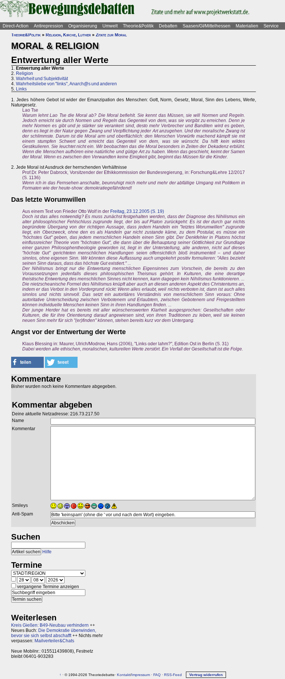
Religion (24, 73)
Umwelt (110, 26)
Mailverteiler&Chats (54, 640)
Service (271, 26)
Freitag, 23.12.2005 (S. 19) (137, 211)
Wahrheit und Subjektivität (42, 78)
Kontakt (123, 675)
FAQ (157, 675)
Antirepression (48, 26)
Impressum (140, 675)
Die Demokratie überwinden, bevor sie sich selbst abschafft (53, 633)
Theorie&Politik (138, 26)
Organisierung (82, 26)
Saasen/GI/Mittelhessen (206, 26)
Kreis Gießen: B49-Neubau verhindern (50, 625)
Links (21, 89)
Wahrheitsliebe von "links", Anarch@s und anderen (66, 83)
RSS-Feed (173, 675)
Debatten (168, 26)
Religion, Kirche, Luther (68, 34)
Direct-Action (16, 26)
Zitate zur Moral (111, 34)
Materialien (247, 26)
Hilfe (47, 551)
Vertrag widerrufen (206, 675)
